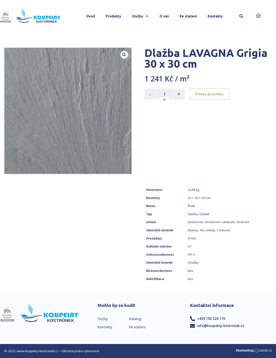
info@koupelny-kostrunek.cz (220, 326)
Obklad (204, 214)
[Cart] (258, 16)
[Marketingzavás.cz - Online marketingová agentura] (254, 351)
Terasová (223, 230)
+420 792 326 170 (211, 319)
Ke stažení (188, 16)
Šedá (191, 206)
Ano (190, 271)
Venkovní (242, 222)
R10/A (192, 238)
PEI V (191, 254)
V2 (189, 246)
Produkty (113, 16)
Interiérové (195, 222)
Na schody (207, 230)
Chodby (193, 262)
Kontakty (215, 16)
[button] (241, 16)
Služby (137, 16)
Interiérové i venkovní (220, 222)
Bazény (193, 230)
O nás (164, 16)
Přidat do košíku (209, 94)
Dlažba (193, 214)
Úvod (90, 16)
